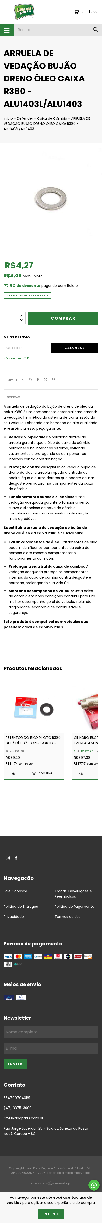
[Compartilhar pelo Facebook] (38, 379)
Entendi (51, 1214)
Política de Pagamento (74, 906)
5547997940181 (17, 1097)
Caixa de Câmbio (52, 118)
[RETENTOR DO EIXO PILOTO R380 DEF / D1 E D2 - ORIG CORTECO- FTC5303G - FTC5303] (14, 773)
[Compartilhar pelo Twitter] (45, 379)
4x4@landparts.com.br (23, 1118)
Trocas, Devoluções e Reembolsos (73, 894)
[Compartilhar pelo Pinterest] (53, 379)
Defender (25, 118)
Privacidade (14, 916)
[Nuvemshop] (51, 1184)
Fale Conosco (15, 891)
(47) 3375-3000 (18, 1107)
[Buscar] (95, 29)
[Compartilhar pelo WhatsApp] (30, 379)
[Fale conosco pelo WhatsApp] (94, 1185)
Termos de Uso (68, 916)
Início (8, 118)
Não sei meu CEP (16, 358)
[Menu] (7, 30)
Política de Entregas (21, 906)
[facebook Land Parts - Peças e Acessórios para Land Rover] (16, 858)
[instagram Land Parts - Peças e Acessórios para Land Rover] (8, 858)
